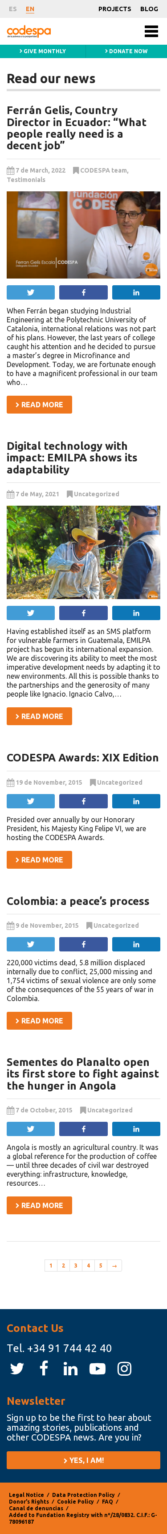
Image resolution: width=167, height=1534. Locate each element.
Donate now (127, 51)
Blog (149, 9)
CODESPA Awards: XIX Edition (83, 758)
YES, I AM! (86, 1460)
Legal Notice (26, 1495)
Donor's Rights (29, 1501)
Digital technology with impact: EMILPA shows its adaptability (72, 458)
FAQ (107, 1501)
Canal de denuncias (36, 1508)
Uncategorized (96, 494)
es (13, 9)
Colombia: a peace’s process (78, 901)
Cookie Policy (75, 1501)
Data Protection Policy (83, 1495)
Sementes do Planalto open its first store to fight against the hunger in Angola (83, 1074)
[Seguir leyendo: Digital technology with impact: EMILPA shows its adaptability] (83, 552)
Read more (41, 405)
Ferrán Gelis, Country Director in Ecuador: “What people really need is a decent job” (77, 128)
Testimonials (26, 179)
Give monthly (44, 51)
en (30, 9)
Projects (114, 9)
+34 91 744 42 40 (69, 1348)
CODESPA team (103, 170)
